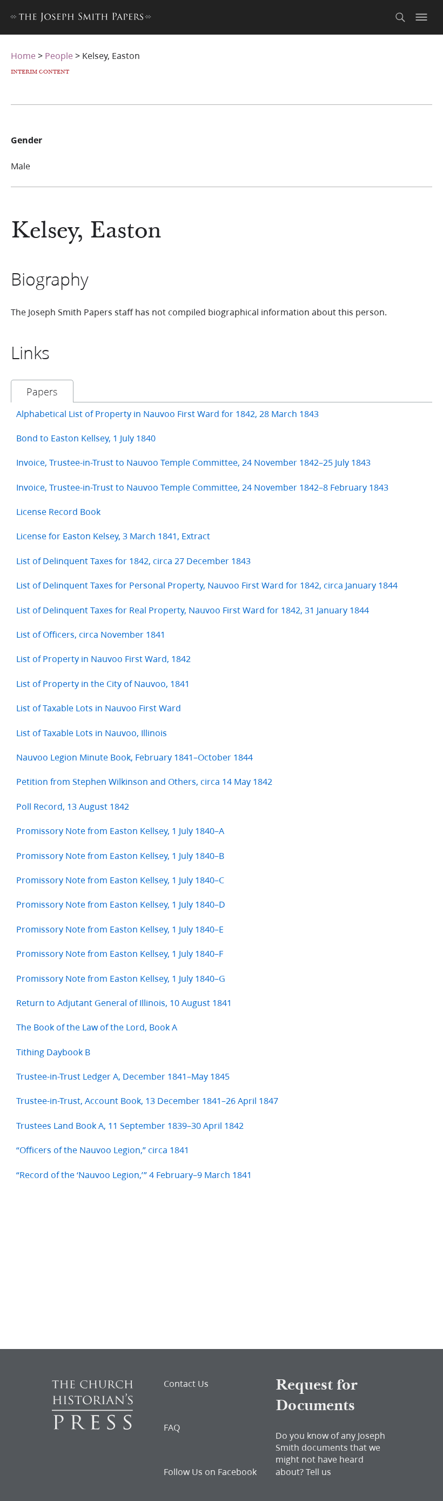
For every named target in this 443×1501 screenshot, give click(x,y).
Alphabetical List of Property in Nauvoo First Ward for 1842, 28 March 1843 (167, 413)
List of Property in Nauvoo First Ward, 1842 (103, 658)
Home (23, 55)
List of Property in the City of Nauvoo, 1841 (103, 683)
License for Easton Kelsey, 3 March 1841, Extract (113, 536)
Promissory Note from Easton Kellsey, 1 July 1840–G (120, 978)
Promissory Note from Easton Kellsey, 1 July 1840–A (120, 830)
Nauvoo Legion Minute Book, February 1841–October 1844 (134, 757)
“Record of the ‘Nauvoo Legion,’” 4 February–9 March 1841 (134, 1174)
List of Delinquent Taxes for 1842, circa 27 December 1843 (133, 560)
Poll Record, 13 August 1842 (72, 806)
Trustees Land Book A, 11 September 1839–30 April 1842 (130, 1125)
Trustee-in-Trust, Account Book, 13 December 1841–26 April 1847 (147, 1100)
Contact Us (186, 1384)
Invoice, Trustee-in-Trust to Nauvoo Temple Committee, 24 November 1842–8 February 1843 (202, 487)
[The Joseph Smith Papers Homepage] (80, 18)
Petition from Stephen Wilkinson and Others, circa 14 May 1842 (144, 781)
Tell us (318, 1471)
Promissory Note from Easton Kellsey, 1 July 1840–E (120, 929)
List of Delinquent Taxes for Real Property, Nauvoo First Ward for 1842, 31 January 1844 (192, 610)
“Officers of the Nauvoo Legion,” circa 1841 (102, 1149)
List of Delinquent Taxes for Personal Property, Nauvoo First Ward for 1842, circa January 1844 (207, 585)
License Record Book (58, 511)
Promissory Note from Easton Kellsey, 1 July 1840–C (120, 880)
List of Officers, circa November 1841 (90, 634)
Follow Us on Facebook (210, 1472)
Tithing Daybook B (53, 1052)
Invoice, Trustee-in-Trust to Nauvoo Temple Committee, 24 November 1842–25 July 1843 (193, 462)
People (59, 55)
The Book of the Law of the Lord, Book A (96, 1027)
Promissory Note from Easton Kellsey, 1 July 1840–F (119, 953)
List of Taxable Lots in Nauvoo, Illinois (91, 732)
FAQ (172, 1427)
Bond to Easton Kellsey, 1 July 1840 (86, 438)
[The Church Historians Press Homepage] (92, 1426)
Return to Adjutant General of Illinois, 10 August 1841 (124, 1002)
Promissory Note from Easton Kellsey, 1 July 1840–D (120, 904)
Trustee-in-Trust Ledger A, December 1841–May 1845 (123, 1076)
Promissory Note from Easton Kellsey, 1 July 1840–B (120, 855)
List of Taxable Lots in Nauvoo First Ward (98, 708)
